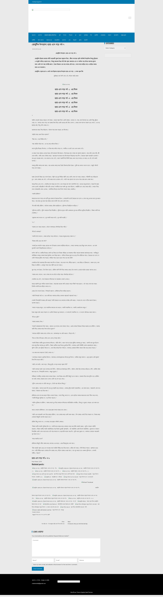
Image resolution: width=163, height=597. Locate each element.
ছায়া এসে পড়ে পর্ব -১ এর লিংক (66, 89)
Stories (38, 512)
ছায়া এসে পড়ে (41, 514)
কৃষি (60, 35)
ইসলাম (64, 35)
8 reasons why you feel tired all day (77, 523)
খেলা (69, 40)
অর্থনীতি (33, 40)
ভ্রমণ (80, 35)
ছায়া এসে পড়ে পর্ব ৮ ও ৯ (41, 457)
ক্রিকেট (74, 40)
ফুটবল (80, 40)
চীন (91, 35)
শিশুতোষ (70, 35)
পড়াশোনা (33, 35)
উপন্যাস (37, 514)
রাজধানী (85, 40)
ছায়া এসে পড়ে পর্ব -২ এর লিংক (66, 93)
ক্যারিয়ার (86, 35)
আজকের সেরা (49, 40)
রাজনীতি (96, 35)
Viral (82, 592)
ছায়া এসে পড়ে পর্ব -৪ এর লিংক (66, 102)
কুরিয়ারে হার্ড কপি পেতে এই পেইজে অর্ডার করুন (66, 76)
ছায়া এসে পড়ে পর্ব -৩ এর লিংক (66, 98)
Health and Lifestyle (50, 35)
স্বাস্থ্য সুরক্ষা (123, 35)
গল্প (75, 35)
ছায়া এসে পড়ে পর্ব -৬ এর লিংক (66, 111)
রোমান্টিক (48, 514)
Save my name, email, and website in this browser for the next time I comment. (55, 564)
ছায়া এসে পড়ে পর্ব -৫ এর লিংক (66, 107)
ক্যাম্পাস (40, 35)
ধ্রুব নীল (45, 514)
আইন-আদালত (41, 40)
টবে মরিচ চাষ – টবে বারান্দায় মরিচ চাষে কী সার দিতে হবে (53, 523)
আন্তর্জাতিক (57, 40)
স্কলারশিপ (116, 35)
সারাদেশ (109, 35)
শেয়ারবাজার (103, 35)
